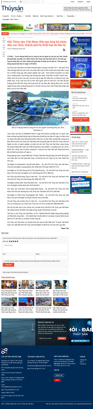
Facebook (83, 364)
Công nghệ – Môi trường (10, 19)
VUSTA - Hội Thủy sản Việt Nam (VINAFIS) (22, 37)
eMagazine (80, 1)
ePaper (73, 1)
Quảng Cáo (83, 360)
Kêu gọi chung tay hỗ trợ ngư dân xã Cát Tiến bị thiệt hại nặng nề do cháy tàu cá (43, 310)
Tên (4, 254)
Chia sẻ (4, 48)
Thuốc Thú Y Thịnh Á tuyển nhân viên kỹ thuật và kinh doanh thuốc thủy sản (80, 144)
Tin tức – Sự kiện (16, 16)
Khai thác (60, 16)
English (88, 1)
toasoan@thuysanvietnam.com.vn (11, 387)
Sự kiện (9, 37)
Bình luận (4, 55)
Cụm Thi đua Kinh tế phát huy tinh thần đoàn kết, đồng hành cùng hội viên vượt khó (26, 310)
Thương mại (70, 16)
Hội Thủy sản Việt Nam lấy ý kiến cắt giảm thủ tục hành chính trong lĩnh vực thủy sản (43, 293)
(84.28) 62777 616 (13, 390)
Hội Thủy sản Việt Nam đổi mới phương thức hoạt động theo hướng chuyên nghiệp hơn (8, 310)
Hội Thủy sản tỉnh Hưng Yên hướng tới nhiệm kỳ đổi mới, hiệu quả (60, 310)
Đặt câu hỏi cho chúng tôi (80, 118)
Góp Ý (82, 362)
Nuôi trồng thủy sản (46, 16)
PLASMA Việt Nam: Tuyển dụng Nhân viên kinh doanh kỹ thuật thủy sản (81, 166)
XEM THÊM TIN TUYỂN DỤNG (80, 172)
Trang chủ (5, 16)
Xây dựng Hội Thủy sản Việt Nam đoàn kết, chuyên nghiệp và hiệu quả (26, 293)
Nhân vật (35, 16)
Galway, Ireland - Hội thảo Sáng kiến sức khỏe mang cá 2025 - (55, 33)
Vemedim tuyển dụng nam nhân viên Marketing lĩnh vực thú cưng (80, 158)
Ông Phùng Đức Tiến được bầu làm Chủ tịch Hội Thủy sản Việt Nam (9, 293)
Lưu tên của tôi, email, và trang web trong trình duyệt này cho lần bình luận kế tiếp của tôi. (32, 261)
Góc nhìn (28, 16)
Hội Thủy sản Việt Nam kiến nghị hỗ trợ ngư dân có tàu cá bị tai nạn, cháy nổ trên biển (60, 293)
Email (38, 254)
